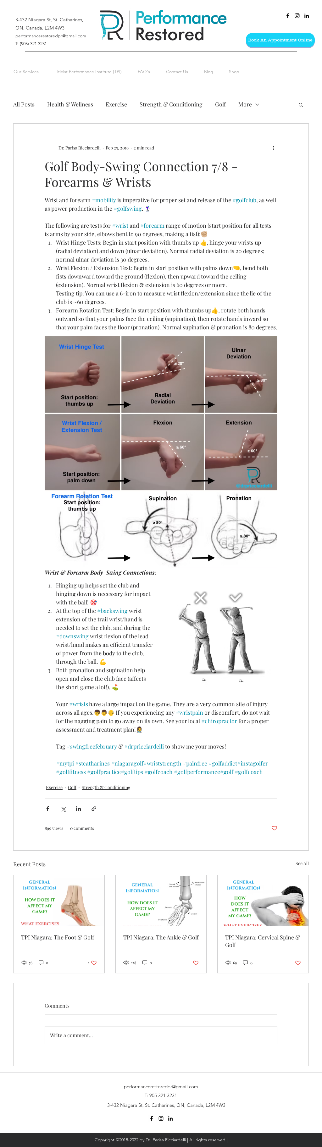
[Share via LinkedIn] (78, 809)
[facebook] (288, 16)
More (245, 104)
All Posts (24, 104)
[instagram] (297, 16)
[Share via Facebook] (48, 809)
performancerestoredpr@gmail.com (50, 36)
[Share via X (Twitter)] (63, 809)
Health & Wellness (70, 104)
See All (302, 863)
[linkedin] (306, 16)
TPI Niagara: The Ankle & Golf (161, 937)
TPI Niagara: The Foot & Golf (57, 937)
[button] (301, 104)
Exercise (116, 104)
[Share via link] (94, 809)
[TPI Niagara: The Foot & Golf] (59, 900)
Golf (220, 104)
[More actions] (273, 147)
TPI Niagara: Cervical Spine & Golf (262, 941)
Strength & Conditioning (171, 104)
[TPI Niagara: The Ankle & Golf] (161, 900)
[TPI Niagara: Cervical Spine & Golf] (263, 900)
